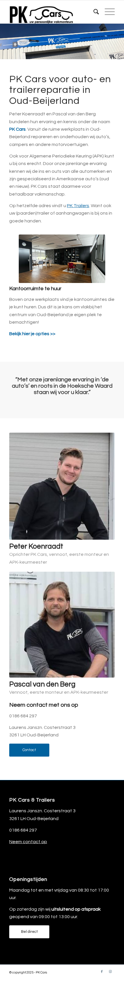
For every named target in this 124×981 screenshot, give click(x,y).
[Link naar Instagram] (110, 971)
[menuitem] (93, 11)
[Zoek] (93, 11)
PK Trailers (78, 205)
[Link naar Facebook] (101, 971)
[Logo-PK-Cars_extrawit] (51, 11)
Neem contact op (28, 841)
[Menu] (107, 11)
